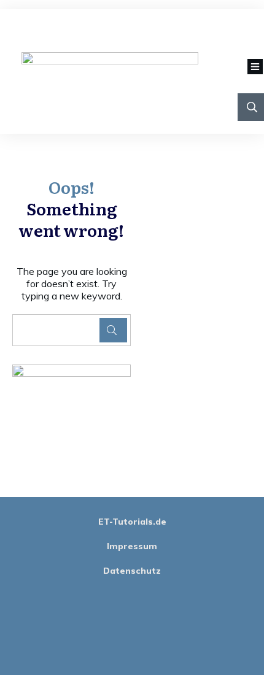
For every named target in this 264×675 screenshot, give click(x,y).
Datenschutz (132, 570)
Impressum (132, 546)
